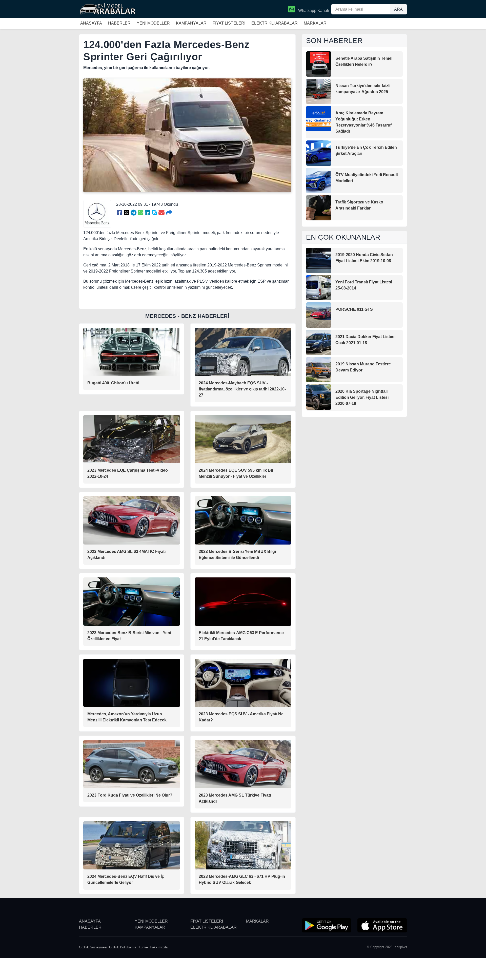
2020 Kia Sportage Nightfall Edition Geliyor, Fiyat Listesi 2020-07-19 (362, 397)
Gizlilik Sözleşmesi (93, 947)
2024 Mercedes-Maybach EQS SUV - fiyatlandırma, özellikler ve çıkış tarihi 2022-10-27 (242, 389)
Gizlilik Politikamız (122, 947)
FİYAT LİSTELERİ (229, 23)
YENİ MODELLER (153, 23)
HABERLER (119, 23)
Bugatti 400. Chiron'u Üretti (113, 383)
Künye (143, 947)
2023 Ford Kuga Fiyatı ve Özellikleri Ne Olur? (129, 795)
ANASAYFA (91, 23)
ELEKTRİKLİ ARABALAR (274, 23)
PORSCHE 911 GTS (354, 309)
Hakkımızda (159, 947)
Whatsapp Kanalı (313, 10)
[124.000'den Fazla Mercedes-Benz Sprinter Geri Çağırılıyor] (119, 212)
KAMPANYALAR (191, 23)
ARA (398, 9)
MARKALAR (315, 23)
